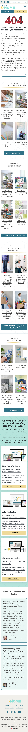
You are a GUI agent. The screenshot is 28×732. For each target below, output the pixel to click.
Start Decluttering (14, 579)
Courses (6, 705)
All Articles (14, 705)
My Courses (7, 11)
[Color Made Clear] (14, 501)
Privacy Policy (9, 708)
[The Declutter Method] (14, 547)
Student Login (21, 11)
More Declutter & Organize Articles (14, 326)
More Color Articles (13, 153)
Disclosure (19, 708)
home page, (10, 61)
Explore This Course (14, 486)
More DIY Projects (13, 410)
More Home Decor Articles (13, 235)
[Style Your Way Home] (14, 455)
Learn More (14, 533)
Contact (21, 705)
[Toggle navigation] (25, 7)
